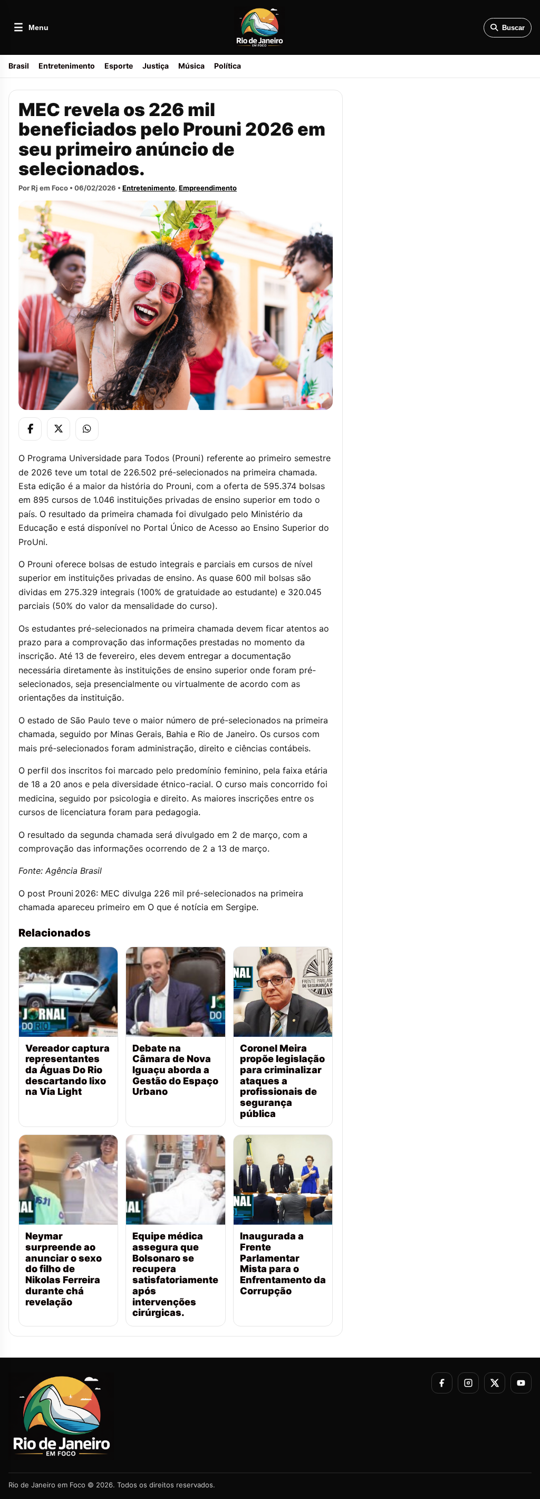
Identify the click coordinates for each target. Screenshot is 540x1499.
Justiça (155, 65)
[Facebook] (30, 429)
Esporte (118, 65)
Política (227, 65)
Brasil (18, 65)
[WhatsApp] (87, 429)
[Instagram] (468, 1382)
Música (191, 65)
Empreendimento (208, 188)
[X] (58, 429)
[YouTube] (521, 1382)
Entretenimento (66, 65)
